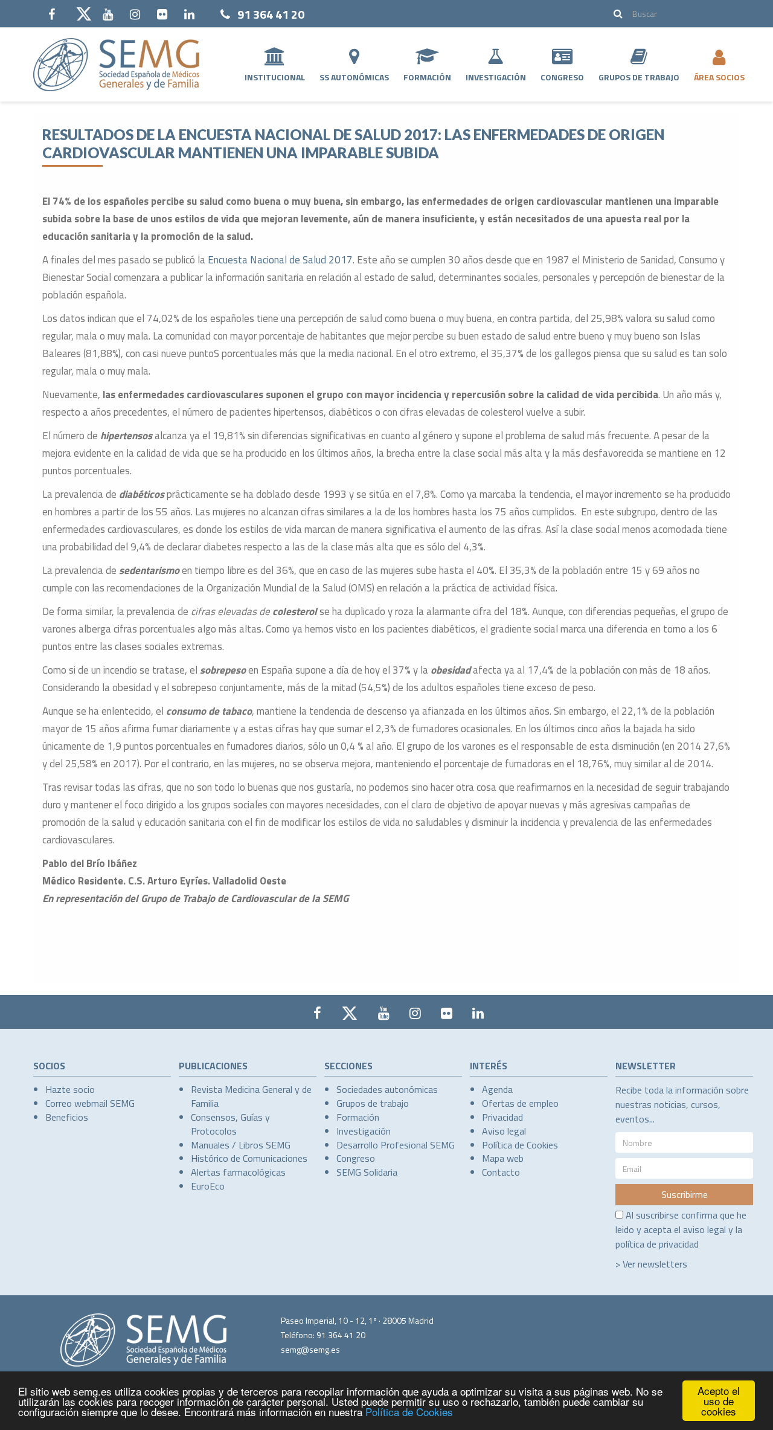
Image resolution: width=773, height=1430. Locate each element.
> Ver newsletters (651, 1264)
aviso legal (704, 1229)
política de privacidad (657, 1244)
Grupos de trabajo (372, 1103)
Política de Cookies (409, 1411)
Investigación (496, 77)
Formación (427, 77)
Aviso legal (504, 1131)
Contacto (501, 1172)
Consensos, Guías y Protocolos (230, 1124)
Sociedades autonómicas (387, 1089)
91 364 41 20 (270, 14)
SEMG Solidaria (366, 1172)
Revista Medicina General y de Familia (251, 1096)
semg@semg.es (310, 1349)
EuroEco (208, 1186)
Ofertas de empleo (520, 1103)
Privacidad (502, 1117)
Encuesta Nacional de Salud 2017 (280, 260)
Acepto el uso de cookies (719, 1401)
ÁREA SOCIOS (719, 77)
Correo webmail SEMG (90, 1103)
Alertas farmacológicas (238, 1172)
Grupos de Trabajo (638, 77)
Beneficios (66, 1117)
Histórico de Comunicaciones (249, 1158)
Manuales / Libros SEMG (240, 1145)
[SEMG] (116, 64)
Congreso (562, 77)
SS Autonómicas (354, 77)
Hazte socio (70, 1089)
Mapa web (503, 1158)
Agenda (497, 1089)
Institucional (275, 77)
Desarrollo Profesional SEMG (395, 1145)
